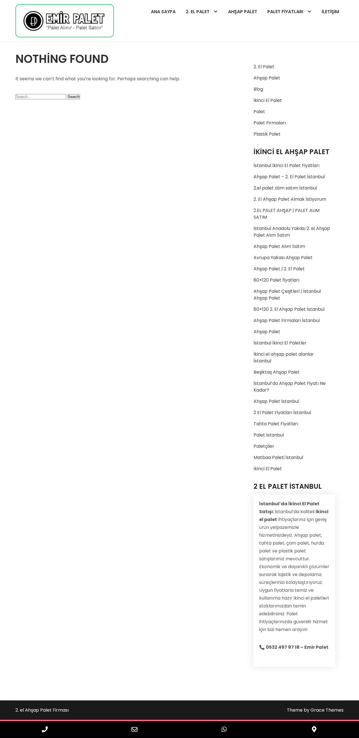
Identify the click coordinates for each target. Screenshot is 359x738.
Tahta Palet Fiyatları (276, 424)
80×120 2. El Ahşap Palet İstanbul (289, 309)
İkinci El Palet (268, 100)
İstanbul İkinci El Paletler (280, 343)
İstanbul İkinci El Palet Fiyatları (286, 165)
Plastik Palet (267, 134)
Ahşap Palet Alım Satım (279, 246)
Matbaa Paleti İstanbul (278, 457)
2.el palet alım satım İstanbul (285, 188)
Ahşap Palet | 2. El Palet (279, 269)
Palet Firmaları (270, 123)
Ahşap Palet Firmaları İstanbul (287, 320)
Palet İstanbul (269, 435)
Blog (258, 89)
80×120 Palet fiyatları (276, 280)
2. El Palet (264, 66)
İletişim (330, 11)
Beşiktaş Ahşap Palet (277, 372)
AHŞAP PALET (242, 11)
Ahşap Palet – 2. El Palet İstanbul (289, 176)
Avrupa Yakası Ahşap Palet (283, 257)
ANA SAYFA (163, 11)
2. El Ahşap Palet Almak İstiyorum (290, 199)
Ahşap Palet (267, 78)
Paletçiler (264, 446)
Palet (259, 111)
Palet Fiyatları (285, 11)
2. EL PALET (198, 11)
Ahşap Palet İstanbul (276, 401)
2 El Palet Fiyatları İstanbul (282, 412)
